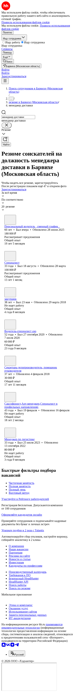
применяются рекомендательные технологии (31, 626)
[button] (5, 69)
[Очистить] (6, 125)
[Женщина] (10, 361)
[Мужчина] (10, 220)
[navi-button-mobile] (5, 81)
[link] (7, 61)
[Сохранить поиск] (5, 140)
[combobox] (18, 117)
